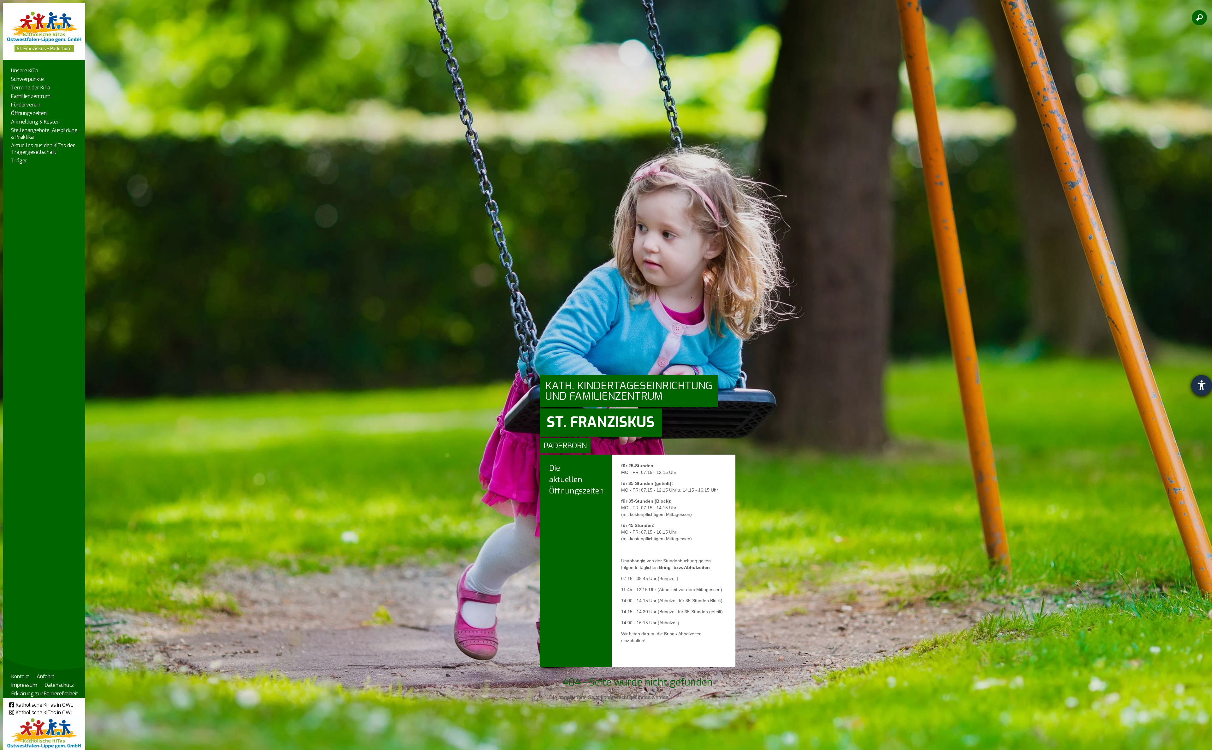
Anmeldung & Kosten (35, 121)
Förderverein (25, 104)
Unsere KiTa (24, 70)
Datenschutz (59, 685)
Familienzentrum (30, 96)
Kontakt (20, 676)
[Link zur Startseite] (44, 28)
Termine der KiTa (30, 87)
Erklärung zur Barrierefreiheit (44, 693)
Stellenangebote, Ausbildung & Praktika (44, 133)
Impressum (24, 685)
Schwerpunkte (27, 79)
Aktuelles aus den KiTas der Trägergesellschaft (43, 148)
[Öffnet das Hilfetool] (1201, 385)
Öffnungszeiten (29, 113)
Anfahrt (45, 676)
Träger (19, 160)
